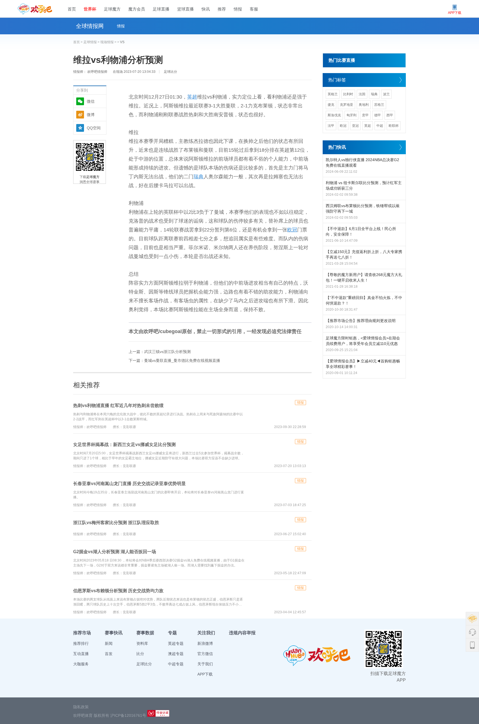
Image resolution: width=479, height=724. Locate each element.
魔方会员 (136, 9)
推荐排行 (81, 643)
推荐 (222, 9)
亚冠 (355, 126)
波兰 (386, 94)
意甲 (365, 115)
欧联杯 (394, 126)
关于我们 (205, 664)
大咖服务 (81, 664)
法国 (362, 94)
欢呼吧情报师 (96, 72)
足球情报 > (91, 42)
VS (122, 42)
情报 (238, 9)
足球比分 (170, 72)
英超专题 (176, 643)
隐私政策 (81, 707)
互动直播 (81, 653)
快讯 (206, 9)
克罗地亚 (346, 105)
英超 (192, 97)
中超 (379, 126)
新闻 (109, 643)
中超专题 (176, 664)
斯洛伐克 (334, 115)
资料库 (142, 643)
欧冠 (292, 230)
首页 (72, 9)
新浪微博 (205, 643)
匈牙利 (351, 115)
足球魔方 (112, 9)
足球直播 (161, 9)
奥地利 (364, 105)
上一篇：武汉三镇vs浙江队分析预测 (160, 351)
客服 (254, 9)
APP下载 (205, 674)
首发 (109, 653)
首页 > (78, 42)
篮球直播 (185, 9)
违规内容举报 (242, 632)
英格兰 (333, 94)
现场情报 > (108, 42)
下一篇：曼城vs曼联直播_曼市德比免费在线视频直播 (174, 360)
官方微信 (205, 653)
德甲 (377, 115)
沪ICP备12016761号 (128, 715)
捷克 (331, 105)
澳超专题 (176, 653)
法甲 (331, 126)
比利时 (348, 94)
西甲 (389, 115)
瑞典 (198, 176)
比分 (140, 653)
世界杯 (90, 9)
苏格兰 (379, 105)
